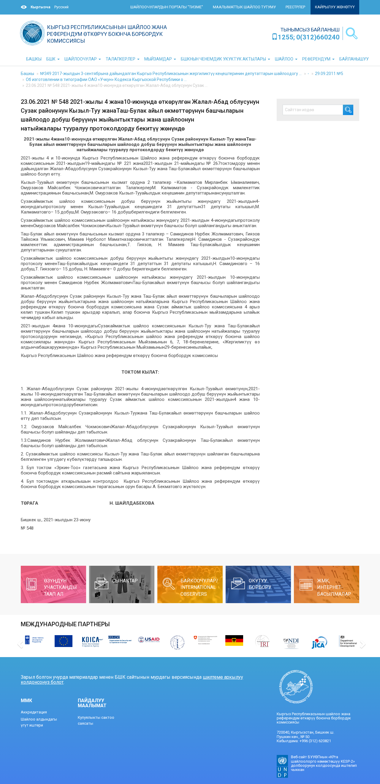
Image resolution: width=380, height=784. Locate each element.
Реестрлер (295, 7)
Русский (61, 7)
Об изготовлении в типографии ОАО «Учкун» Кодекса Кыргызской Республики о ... (106, 79)
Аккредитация (34, 712)
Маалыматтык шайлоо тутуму (244, 7)
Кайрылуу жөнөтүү (335, 7)
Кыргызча (40, 7)
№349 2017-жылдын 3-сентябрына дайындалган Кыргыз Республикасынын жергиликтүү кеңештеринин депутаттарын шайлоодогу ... (171, 73)
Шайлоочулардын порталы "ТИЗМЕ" (166, 7)
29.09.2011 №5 (329, 73)
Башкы (27, 73)
